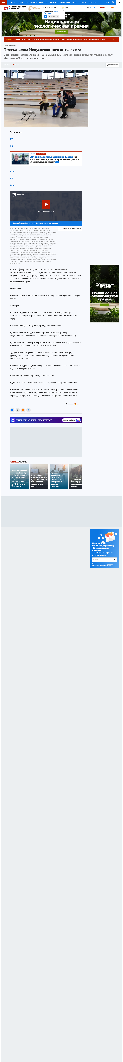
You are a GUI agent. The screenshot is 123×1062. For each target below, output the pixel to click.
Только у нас (25, 39)
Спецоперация (31, 2)
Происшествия (94, 39)
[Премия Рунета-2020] (33, 7)
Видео (20, 2)
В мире (74, 2)
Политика (43, 2)
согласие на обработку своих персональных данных (102, 564)
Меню (3, 2)
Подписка (113, 8)
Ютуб (12, 171)
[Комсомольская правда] (15, 8)
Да (45, 16)
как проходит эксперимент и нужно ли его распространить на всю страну (54, 159)
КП (11, 178)
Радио (92, 8)
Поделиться (113, 65)
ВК (11, 139)
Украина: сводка (46, 39)
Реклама (101, 8)
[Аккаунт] (119, 2)
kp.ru (17, 65)
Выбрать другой (53, 16)
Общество (54, 2)
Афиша (103, 39)
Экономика (65, 2)
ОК (11, 146)
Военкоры (35, 39)
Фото (13, 2)
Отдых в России (66, 39)
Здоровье (92, 2)
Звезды (83, 2)
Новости (17, 39)
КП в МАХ (56, 39)
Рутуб (12, 185)
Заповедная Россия (80, 39)
